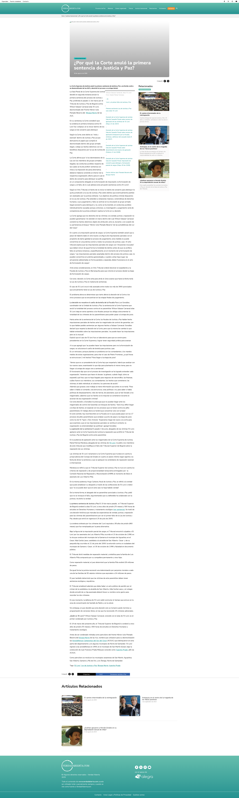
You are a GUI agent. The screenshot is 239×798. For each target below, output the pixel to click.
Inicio (63, 16)
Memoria (110, 8)
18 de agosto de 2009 (80, 73)
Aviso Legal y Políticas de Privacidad (117, 795)
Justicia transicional (141, 8)
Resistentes (153, 8)
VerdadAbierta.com (83, 787)
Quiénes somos (139, 795)
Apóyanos (171, 8)
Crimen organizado (120, 8)
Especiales (5, 1)
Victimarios (162, 8)
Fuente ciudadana (15, 1)
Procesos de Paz (100, 8)
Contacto (26, 1)
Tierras (131, 8)
